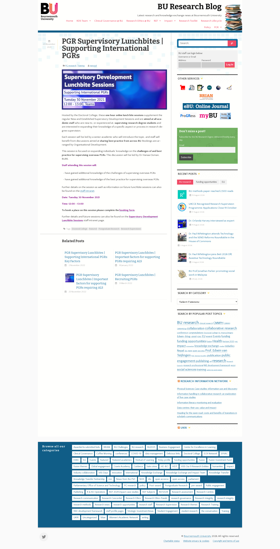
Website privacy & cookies (196, 541)
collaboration (195, 328)
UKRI (184, 427)
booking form (126, 210)
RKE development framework (217, 365)
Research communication (86, 498)
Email (181, 145)
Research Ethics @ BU (138, 20)
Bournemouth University (52, 11)
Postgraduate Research (109, 229)
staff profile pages (115, 511)
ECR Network (210, 453)
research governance (181, 498)
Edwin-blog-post (187, 336)
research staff (145, 504)
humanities (217, 466)
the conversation (209, 511)
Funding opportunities (184, 460)
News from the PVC (126, 479)
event (209, 336)
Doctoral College (79, 229)
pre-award (196, 485)
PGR (216, 27)
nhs (186, 351)
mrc (110, 479)
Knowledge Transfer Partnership (89, 479)
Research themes (189, 504)
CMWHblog (181, 329)
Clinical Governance (83, 453)
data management (154, 453)
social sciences (186, 369)
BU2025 (151, 447)
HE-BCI (164, 466)
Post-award (155, 485)
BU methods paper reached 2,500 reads (211, 191)
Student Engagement (167, 511)
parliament (193, 479)
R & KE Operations (96, 492)
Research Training (209, 504)
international (132, 473)
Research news (102, 504)
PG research (70, 66)
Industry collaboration (84, 473)
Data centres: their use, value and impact (196, 408)
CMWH (227, 323)
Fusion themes (80, 466)
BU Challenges (121, 447)
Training (80, 66)
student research (189, 511)
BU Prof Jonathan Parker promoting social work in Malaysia (212, 273)
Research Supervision (131, 229)
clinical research (206, 323)
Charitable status (171, 541)
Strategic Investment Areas (140, 511)
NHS (141, 479)
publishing (202, 361)
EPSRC (224, 453)
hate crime (152, 466)
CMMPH (218, 323)
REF (156, 20)
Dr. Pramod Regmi (225, 333)
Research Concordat (112, 498)
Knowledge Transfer (219, 473)
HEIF (174, 466)
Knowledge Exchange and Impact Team (185, 473)
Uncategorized (90, 517)
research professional (193, 365)
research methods (82, 504)
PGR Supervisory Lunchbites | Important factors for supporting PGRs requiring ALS (137, 257)
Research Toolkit (188, 20)
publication (214, 355)
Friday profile (164, 460)
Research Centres (205, 492)
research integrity (225, 498)
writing (145, 517)
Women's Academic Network (123, 517)
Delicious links (173, 453)
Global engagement (100, 466)
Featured (93, 229)
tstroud (93, 66)
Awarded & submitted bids (87, 447)
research (219, 361)
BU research (188, 322)
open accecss (162, 479)
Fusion (209, 341)
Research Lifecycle (211, 20)
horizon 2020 (228, 341)
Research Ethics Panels (156, 498)
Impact (168, 20)
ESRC (199, 337)
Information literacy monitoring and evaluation (199, 403)
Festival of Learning (144, 460)
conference (182, 333)
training (201, 369)
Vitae (102, 517)
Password (206, 60)
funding (225, 336)
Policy (207, 27)
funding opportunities (191, 341)
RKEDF (233, 365)
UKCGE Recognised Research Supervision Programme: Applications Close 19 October (213, 206)
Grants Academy (122, 466)
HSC (236, 342)
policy (143, 485)
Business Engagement (169, 447)
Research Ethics (133, 498)
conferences (121, 453)
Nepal (180, 350)
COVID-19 (136, 453)
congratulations (196, 332)
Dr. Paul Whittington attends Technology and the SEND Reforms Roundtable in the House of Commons (211, 237)
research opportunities (124, 504)
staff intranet (87, 191)
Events (217, 336)
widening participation (214, 370)
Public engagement (215, 485)
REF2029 (163, 492)
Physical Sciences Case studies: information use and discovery (207, 389)
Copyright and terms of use (226, 541)
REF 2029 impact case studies (124, 492)
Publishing (78, 492)
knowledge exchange (207, 346)
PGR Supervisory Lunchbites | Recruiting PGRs (135, 277)
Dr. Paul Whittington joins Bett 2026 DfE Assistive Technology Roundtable (210, 256)
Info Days (103, 473)
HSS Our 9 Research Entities (195, 466)
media (221, 346)
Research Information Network (204, 381)
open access (198, 351)
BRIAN (107, 447)
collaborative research (221, 328)
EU (203, 336)
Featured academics (122, 460)
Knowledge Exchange (151, 473)
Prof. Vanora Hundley (199, 356)
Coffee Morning (104, 453)
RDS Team (82, 20)
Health (217, 341)
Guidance (138, 466)
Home (69, 20)
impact (181, 346)
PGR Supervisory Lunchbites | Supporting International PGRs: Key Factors (86, 257)
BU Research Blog (190, 6)
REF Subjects (148, 492)
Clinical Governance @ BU (108, 20)
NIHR (190, 351)
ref (210, 361)
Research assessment (182, 492)
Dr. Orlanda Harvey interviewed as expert (211, 220)
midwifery (230, 346)
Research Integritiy (204, 498)
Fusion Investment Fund (220, 460)
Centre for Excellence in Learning (200, 447)
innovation (190, 346)
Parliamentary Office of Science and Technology (97, 485)
